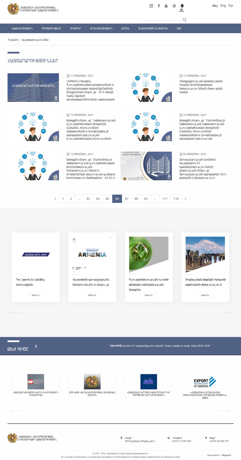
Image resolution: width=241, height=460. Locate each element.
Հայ (215, 5)
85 (107, 199)
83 (88, 199)
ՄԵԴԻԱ (125, 28)
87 (126, 199)
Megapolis (226, 455)
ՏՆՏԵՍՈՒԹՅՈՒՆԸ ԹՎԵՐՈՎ (153, 28)
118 (176, 199)
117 (164, 199)
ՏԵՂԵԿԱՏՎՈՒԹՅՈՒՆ (101, 28)
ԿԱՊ (179, 28)
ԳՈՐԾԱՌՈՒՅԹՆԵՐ (51, 28)
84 (98, 199)
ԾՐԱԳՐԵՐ (75, 28)
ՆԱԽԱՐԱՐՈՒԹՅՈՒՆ (22, 28)
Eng (223, 5)
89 (146, 199)
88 (136, 199)
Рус (231, 5)
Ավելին (36, 295)
